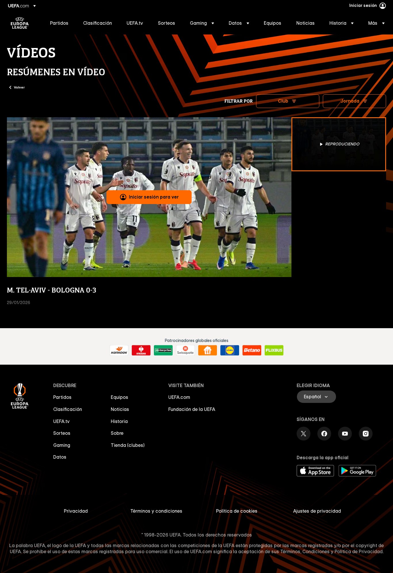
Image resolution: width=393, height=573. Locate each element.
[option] (338, 144)
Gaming (61, 445)
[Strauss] (141, 350)
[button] (202, 23)
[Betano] (252, 350)
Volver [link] (19, 87)
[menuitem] (59, 23)
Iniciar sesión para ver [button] (154, 196)
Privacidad (76, 511)
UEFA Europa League (20, 23)
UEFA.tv (61, 421)
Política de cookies (236, 511)
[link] (59, 23)
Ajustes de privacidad (317, 511)
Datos (59, 456)
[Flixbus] (274, 350)
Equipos (119, 397)
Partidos (62, 397)
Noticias (120, 409)
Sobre (117, 433)
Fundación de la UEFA (191, 409)
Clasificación (67, 409)
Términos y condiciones (156, 511)
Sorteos (61, 433)
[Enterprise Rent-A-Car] (163, 350)
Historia (119, 421)
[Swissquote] (185, 350)
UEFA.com (179, 397)
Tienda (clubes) (128, 445)
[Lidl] (229, 350)
